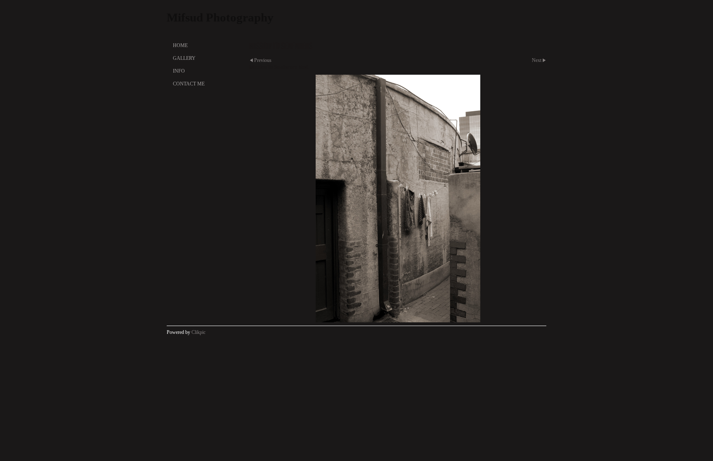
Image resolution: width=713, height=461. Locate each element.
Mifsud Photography (220, 17)
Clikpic (198, 332)
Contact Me (189, 84)
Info (179, 71)
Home (180, 45)
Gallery (184, 58)
